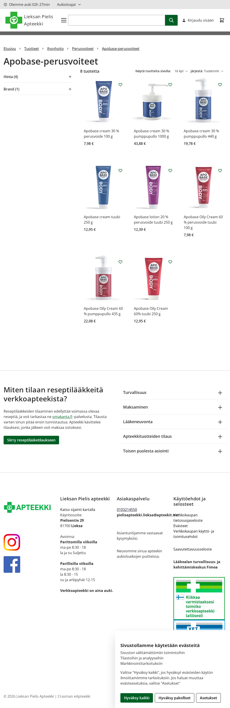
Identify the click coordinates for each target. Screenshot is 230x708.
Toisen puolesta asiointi (146, 451)
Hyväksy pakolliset (174, 697)
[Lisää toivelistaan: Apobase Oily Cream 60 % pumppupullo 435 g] (120, 261)
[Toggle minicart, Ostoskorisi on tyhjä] (222, 20)
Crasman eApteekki (74, 696)
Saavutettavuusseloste (192, 549)
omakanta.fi (62, 416)
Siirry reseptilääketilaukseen (31, 440)
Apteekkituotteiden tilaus (147, 436)
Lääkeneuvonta (138, 421)
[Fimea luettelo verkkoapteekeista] (199, 598)
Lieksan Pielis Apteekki (38, 20)
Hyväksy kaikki (136, 697)
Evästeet (180, 525)
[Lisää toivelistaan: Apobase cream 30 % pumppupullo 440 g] (220, 84)
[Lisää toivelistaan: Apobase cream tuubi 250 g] (120, 170)
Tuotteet (31, 48)
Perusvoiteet (83, 48)
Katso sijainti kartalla (77, 509)
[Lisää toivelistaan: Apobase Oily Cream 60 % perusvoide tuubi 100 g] (220, 170)
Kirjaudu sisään (201, 20)
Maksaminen (135, 407)
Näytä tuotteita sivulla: (153, 71)
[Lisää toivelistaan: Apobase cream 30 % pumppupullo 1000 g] (170, 84)
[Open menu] (63, 20)
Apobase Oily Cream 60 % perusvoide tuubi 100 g (203, 222)
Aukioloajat (66, 4)
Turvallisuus (134, 392)
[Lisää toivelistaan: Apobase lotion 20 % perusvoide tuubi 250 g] (170, 170)
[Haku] (171, 20)
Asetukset (208, 697)
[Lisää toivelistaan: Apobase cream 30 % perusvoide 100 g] (120, 84)
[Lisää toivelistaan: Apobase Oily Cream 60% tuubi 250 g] (170, 261)
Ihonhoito (55, 48)
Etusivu (10, 48)
